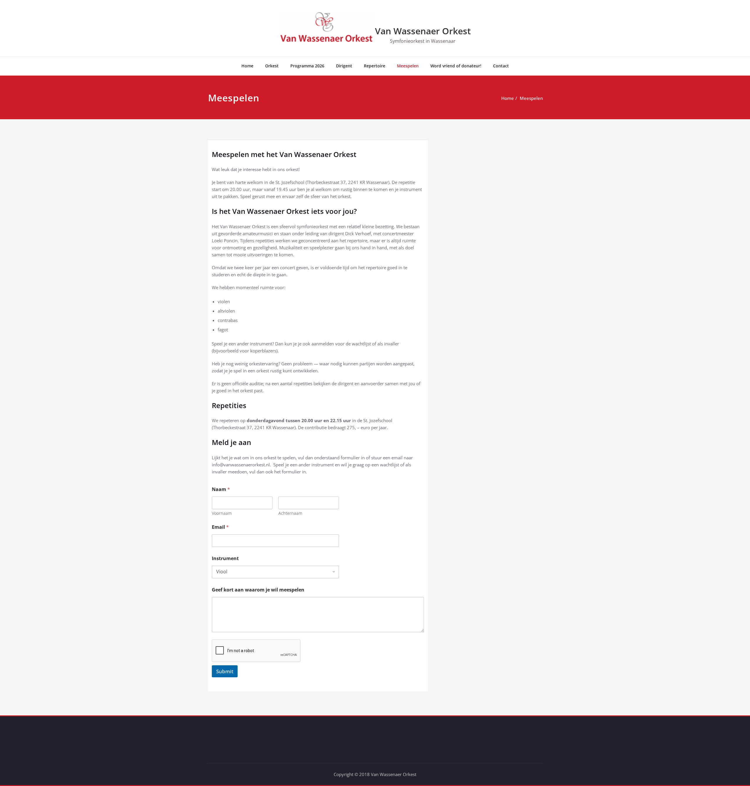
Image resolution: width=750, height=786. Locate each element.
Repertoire (374, 66)
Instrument (225, 558)
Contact (501, 66)
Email (220, 527)
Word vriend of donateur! (455, 66)
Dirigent (344, 66)
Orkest (272, 66)
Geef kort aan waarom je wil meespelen (258, 590)
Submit (224, 671)
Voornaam (222, 513)
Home (247, 66)
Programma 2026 (307, 66)
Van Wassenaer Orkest (423, 31)
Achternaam (290, 513)
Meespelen (408, 66)
